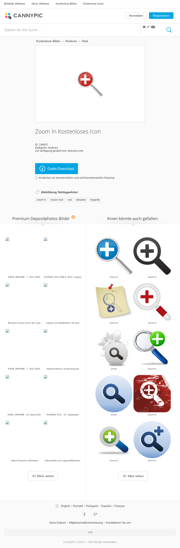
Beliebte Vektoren (14, 3)
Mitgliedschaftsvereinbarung (86, 522)
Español (106, 506)
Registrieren (161, 15)
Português (92, 506)
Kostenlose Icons (93, 3)
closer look (56, 199)
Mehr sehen (45, 476)
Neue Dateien (57, 522)
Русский (78, 506)
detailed (81, 199)
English (65, 506)
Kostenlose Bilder (66, 3)
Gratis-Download (60, 169)
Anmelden (136, 15)
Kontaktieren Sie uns (118, 522)
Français (119, 506)
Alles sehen (136, 476)
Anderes (53, 147)
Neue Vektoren (40, 3)
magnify (95, 199)
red (70, 199)
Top (90, 532)
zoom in (41, 199)
